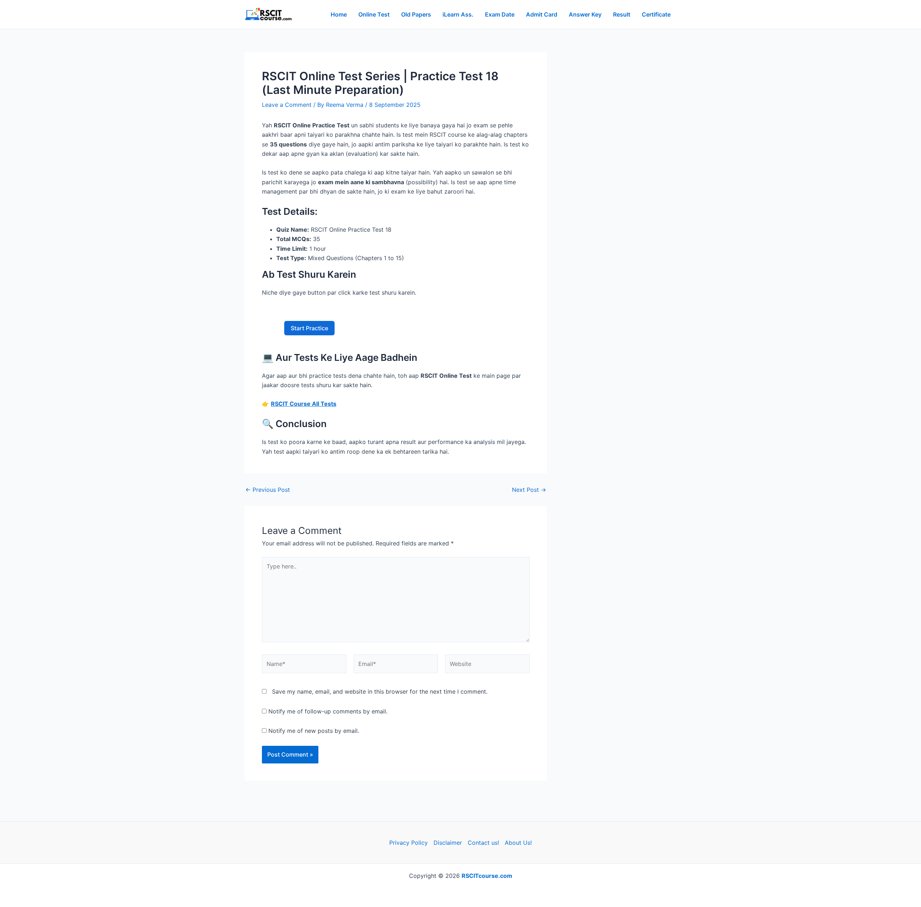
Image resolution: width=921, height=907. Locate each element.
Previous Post (267, 490)
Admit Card (541, 14)
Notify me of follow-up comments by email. (327, 711)
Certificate (656, 14)
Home (339, 14)
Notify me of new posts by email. (313, 730)
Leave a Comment (287, 104)
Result (621, 14)
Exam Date (499, 14)
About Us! (518, 842)
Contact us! (483, 842)
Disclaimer (448, 842)
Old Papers (416, 14)
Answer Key (585, 14)
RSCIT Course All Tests (303, 403)
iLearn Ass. (458, 14)
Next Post (529, 490)
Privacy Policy (408, 842)
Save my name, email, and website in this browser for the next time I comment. (379, 691)
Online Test (374, 14)
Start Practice (309, 328)
